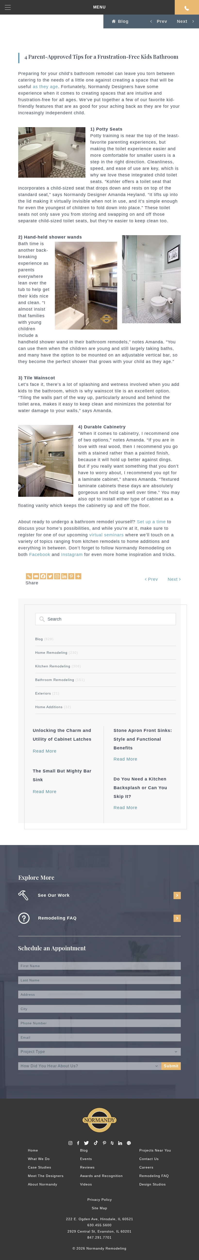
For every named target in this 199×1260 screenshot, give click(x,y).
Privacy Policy (99, 1200)
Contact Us (149, 1159)
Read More (45, 751)
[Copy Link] (29, 576)
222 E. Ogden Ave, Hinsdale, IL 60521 (99, 1219)
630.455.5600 (99, 1225)
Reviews (87, 1167)
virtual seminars (106, 534)
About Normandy (42, 1184)
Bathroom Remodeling (60, 680)
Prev (152, 579)
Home (33, 1150)
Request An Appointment (187, 7)
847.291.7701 (99, 1237)
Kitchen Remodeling (58, 666)
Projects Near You (155, 1150)
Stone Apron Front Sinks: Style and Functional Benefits (143, 739)
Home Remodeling (56, 653)
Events (86, 1159)
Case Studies (39, 1167)
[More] (78, 576)
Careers (146, 1167)
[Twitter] (50, 576)
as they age (45, 86)
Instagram (72, 554)
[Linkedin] (64, 576)
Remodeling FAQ (154, 1176)
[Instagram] (57, 576)
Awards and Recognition (101, 1176)
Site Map (99, 1208)
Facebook (39, 554)
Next (173, 579)
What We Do (39, 1159)
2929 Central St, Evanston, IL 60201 (99, 1231)
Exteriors (47, 693)
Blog (123, 21)
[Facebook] (43, 576)
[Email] (36, 576)
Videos (86, 1184)
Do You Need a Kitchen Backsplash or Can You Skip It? (140, 788)
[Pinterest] (71, 576)
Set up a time (151, 521)
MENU (99, 7)
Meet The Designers (46, 1176)
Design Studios (152, 1184)
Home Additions (53, 707)
